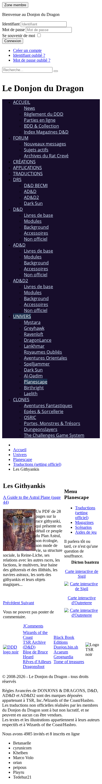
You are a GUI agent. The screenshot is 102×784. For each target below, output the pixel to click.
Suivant (27, 602)
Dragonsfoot (33, 666)
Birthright (34, 388)
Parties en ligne (39, 120)
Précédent (12, 602)
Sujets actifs (36, 150)
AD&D (30, 191)
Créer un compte (27, 50)
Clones (21, 400)
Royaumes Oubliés (43, 352)
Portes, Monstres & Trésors (52, 423)
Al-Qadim (33, 376)
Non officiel (35, 239)
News (29, 108)
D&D (18, 209)
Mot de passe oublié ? (31, 60)
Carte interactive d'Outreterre (82, 600)
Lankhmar (34, 346)
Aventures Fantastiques (48, 405)
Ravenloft (33, 334)
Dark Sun (33, 203)
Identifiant (11, 24)
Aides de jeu (86, 532)
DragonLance (37, 340)
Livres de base (38, 215)
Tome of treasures (69, 661)
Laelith (31, 394)
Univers (22, 316)
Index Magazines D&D (46, 132)
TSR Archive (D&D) (34, 644)
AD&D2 (31, 197)
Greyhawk (34, 328)
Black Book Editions (64, 640)
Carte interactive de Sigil (81, 574)
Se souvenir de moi (18, 35)
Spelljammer (37, 364)
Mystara (32, 322)
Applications (27, 168)
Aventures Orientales (45, 358)
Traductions (28, 174)
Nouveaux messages (45, 144)
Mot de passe (14, 29)
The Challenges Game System (54, 435)
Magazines (84, 522)
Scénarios (83, 527)
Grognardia (63, 657)
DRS (17, 179)
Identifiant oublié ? (29, 55)
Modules (33, 221)
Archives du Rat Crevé (46, 156)
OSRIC (30, 417)
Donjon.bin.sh (66, 647)
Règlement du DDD (43, 114)
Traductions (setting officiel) (85, 513)
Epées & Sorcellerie (43, 411)
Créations (24, 162)
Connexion (12, 41)
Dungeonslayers (40, 429)
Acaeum (61, 652)
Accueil (21, 102)
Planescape (35, 382)
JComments (33, 626)
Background (36, 227)
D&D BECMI (36, 185)
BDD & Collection (41, 126)
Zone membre (15, 5)
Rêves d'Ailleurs (37, 661)
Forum (20, 138)
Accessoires (36, 233)
